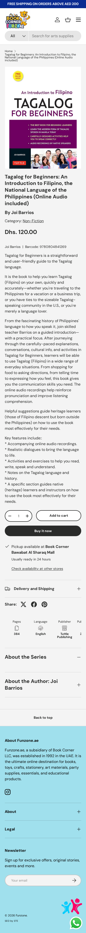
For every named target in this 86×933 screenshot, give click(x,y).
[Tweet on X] (23, 604)
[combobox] (43, 36)
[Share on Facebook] (34, 604)
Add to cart (58, 515)
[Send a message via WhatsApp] (76, 923)
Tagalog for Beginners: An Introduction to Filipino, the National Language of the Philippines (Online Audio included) (40, 57)
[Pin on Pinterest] (44, 604)
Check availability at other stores (37, 568)
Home (9, 51)
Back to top (43, 717)
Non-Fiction (33, 220)
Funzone (21, 915)
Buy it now (43, 531)
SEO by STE (11, 920)
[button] (68, 19)
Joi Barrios (22, 212)
